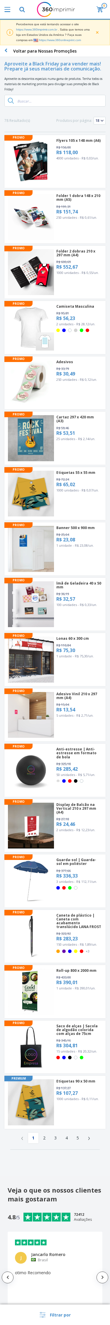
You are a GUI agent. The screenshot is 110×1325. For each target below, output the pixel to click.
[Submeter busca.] (11, 101)
